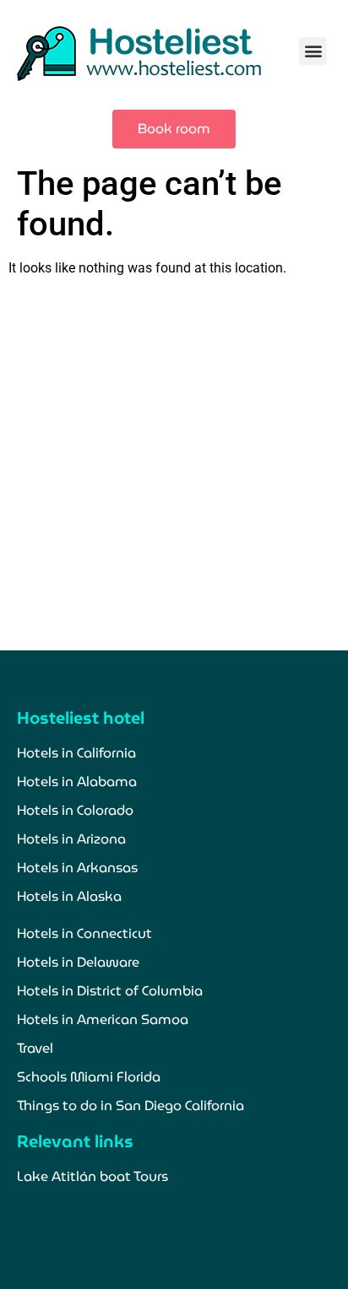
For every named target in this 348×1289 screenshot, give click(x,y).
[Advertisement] (174, 464)
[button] (313, 51)
